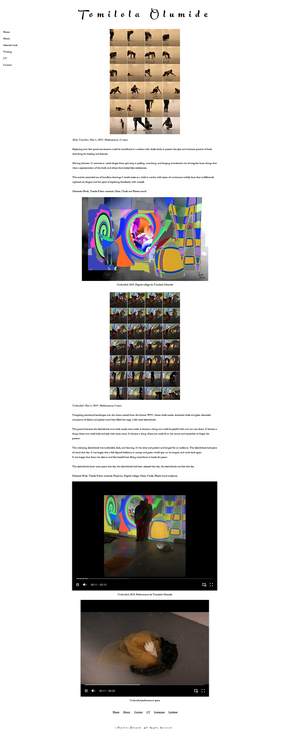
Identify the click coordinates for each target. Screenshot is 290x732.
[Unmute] (85, 584)
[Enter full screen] (211, 584)
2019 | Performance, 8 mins (106, 406)
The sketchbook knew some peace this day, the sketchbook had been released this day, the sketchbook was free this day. (133, 466)
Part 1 (93, 140)
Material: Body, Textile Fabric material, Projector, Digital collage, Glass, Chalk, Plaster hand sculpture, (125, 476)
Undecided (78, 406)
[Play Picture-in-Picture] (204, 584)
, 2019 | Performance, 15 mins (112, 140)
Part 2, (88, 406)
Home (116, 712)
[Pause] (77, 584)
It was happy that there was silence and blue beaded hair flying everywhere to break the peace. (120, 457)
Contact (138, 712)
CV (148, 712)
